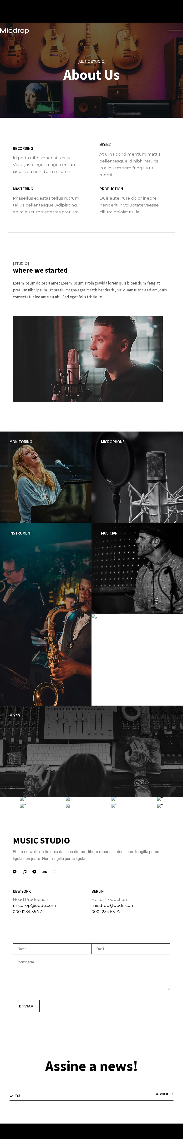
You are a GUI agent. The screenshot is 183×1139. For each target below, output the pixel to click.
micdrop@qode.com (34, 905)
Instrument (21, 533)
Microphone (113, 441)
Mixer (15, 715)
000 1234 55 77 (27, 911)
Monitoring (21, 441)
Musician (109, 533)
